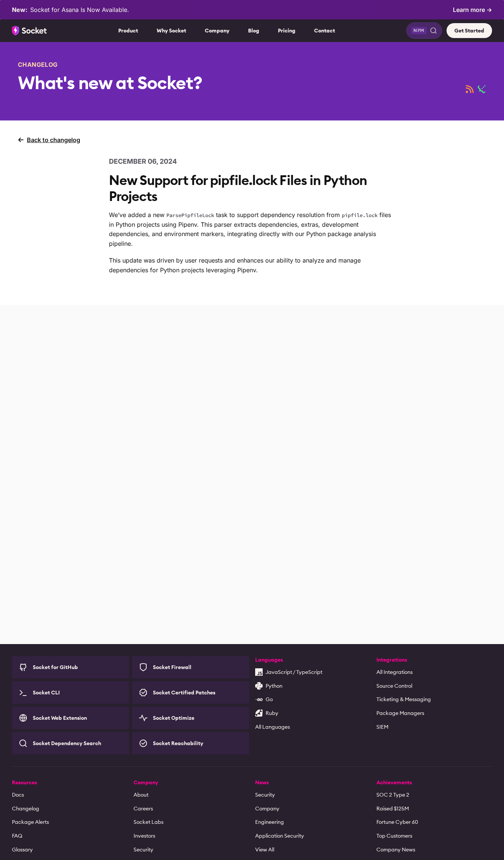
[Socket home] (29, 30)
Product (128, 30)
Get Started (469, 30)
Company (217, 30)
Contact (324, 30)
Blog (253, 30)
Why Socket (171, 30)
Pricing (286, 30)
